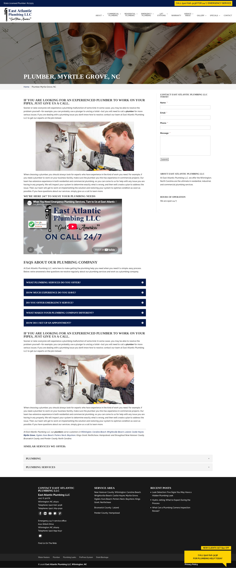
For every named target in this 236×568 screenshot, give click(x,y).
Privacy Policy (191, 564)
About (99, 15)
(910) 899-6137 (55, 531)
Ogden (39, 435)
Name (164, 103)
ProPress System (86, 557)
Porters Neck (60, 435)
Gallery (200, 15)
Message (165, 133)
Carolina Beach (99, 432)
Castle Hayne (138, 432)
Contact (228, 15)
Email (163, 113)
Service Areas (187, 14)
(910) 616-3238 (55, 505)
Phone (164, 123)
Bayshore (71, 435)
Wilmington (86, 432)
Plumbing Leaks (69, 557)
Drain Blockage (102, 557)
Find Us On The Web (47, 543)
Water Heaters (44, 557)
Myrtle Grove (132, 495)
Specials (214, 15)
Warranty (176, 15)
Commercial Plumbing (113, 14)
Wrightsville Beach (115, 432)
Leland (128, 432)
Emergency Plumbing (146, 14)
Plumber (56, 557)
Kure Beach (48, 435)
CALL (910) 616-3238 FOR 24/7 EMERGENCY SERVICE (203, 3)
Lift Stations (161, 14)
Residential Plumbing (130, 14)
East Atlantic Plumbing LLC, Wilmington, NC (66, 564)
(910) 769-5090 (55, 508)
